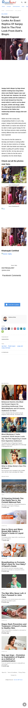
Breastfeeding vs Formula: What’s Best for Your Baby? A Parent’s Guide (14, 564)
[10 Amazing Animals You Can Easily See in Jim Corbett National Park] (14, 486)
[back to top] (24, 704)
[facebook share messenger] (6, 329)
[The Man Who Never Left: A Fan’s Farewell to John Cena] (14, 581)
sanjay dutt (20, 346)
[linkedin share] (18, 329)
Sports (4, 589)
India (23, 6)
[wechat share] (3, 331)
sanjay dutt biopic (6, 347)
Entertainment (16, 6)
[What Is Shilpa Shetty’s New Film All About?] (14, 456)
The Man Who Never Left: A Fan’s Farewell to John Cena (14, 595)
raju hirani (4, 346)
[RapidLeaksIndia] (9, 2)
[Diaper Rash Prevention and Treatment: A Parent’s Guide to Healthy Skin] (14, 612)
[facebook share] (3, 329)
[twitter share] (9, 329)
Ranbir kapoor (11, 346)
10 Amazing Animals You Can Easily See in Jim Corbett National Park (12, 500)
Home (3, 6)
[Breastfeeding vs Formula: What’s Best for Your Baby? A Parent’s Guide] (14, 550)
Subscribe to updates (13, 304)
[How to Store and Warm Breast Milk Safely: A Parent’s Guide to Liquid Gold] (14, 517)
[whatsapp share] (21, 329)
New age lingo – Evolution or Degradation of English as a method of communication (13, 658)
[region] (14, 74)
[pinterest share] (15, 329)
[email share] (12, 329)
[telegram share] (24, 329)
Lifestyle (9, 6)
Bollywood (18, 10)
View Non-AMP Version (18, 679)
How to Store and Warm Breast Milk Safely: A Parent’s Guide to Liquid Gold (12, 532)
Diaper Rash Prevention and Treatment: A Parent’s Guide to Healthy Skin (14, 626)
